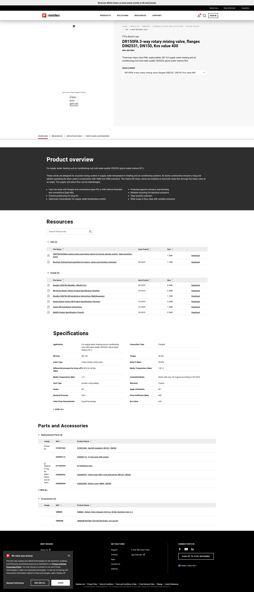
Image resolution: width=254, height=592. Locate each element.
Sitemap (159, 584)
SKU (57, 441)
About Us (214, 8)
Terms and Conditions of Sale (126, 584)
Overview (43, 136)
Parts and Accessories (97, 136)
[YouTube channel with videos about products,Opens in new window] (186, 549)
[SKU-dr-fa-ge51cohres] (74, 26)
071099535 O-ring (84, 466)
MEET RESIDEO (50, 544)
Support (157, 15)
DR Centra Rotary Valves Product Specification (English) (76, 290)
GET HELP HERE (121, 544)
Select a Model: (128, 68)
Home (50, 15)
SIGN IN (214, 15)
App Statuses (136, 554)
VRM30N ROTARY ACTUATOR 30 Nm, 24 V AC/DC (97, 521)
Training (114, 554)
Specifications (74, 136)
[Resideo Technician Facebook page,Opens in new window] (179, 549)
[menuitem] (105, 15)
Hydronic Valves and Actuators (168, 26)
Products (105, 15)
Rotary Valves (192, 26)
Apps (113, 559)
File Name (57, 249)
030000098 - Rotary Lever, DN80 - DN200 (94, 483)
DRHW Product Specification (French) (68, 312)
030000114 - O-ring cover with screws (93, 457)
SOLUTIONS (122, 15)
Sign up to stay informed (196, 556)
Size (169, 249)
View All (59, 409)
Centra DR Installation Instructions (67, 307)
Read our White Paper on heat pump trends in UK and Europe (127, 2)
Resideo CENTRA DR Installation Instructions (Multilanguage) (79, 296)
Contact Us (115, 564)
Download (195, 255)
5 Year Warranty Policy (140, 549)
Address (114, 569)
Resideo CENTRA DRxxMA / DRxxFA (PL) (70, 285)
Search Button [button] (204, 15)
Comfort (146, 26)
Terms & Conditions (106, 584)
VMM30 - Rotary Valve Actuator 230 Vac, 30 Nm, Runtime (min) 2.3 (105, 512)
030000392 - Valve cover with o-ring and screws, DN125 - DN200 (104, 474)
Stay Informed (229, 8)
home (124, 26)
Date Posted (143, 249)
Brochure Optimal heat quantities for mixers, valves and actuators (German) (85, 262)
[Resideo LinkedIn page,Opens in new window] (192, 549)
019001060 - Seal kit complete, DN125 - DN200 (96, 448)
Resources (140, 15)
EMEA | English (190, 565)
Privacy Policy (92, 584)
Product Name (83, 441)
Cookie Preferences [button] (171, 584)
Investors (245, 8)
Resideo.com (80, 584)
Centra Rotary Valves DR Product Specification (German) (76, 301)
